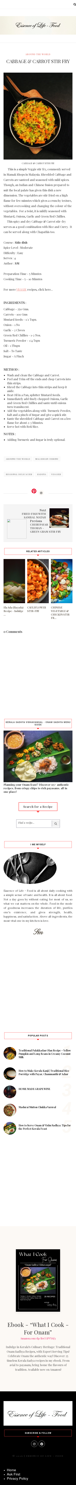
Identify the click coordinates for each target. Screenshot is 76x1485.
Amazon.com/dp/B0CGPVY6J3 (38, 1338)
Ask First (13, 1474)
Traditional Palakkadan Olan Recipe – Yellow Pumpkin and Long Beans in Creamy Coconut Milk (45, 1054)
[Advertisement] (38, 983)
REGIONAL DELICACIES (19, 474)
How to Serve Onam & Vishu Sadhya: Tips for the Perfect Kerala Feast (45, 1127)
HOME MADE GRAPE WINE (34, 1089)
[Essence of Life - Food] (38, 1424)
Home (11, 1469)
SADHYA (41, 474)
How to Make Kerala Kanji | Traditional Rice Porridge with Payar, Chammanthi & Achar (44, 1072)
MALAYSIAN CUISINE (46, 459)
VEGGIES (56, 474)
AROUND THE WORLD (38, 54)
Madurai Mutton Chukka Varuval (37, 1107)
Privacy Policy (17, 1478)
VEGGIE (21, 289)
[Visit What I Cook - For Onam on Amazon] (38, 1280)
